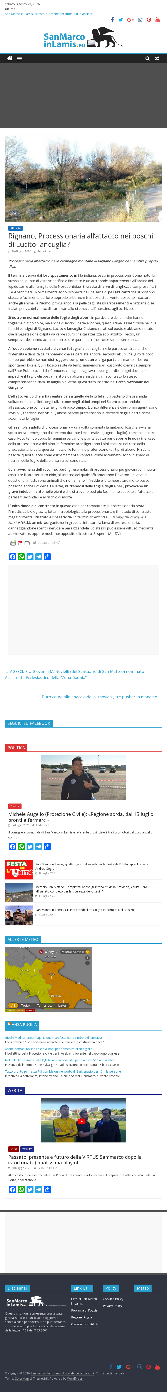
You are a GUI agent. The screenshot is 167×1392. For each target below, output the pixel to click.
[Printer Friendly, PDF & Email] (20, 543)
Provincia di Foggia (84, 1310)
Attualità (15, 228)
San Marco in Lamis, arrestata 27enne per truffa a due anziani (48, 14)
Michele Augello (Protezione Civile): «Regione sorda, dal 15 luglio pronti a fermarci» (80, 817)
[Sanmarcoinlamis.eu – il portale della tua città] (10, 58)
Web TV (27, 1149)
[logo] (36, 1297)
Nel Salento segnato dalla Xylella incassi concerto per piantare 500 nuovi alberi (60, 1060)
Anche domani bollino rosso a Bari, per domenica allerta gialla (48, 1049)
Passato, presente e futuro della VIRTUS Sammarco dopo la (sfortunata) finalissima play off (75, 1160)
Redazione (44, 251)
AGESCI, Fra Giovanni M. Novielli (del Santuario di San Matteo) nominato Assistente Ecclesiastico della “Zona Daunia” (74, 674)
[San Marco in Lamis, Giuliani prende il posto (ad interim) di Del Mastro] (19, 908)
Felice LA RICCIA (47, 1168)
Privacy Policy (112, 1306)
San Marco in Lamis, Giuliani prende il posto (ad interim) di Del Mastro (84, 910)
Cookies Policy (113, 1299)
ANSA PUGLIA (24, 1024)
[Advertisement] (83, 95)
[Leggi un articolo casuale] (157, 58)
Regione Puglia (81, 1317)
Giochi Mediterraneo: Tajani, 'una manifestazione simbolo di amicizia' (53, 1037)
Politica (14, 806)
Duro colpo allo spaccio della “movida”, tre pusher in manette (102, 696)
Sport (13, 1149)
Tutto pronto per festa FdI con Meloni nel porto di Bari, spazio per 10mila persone (63, 1071)
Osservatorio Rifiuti (84, 1324)
